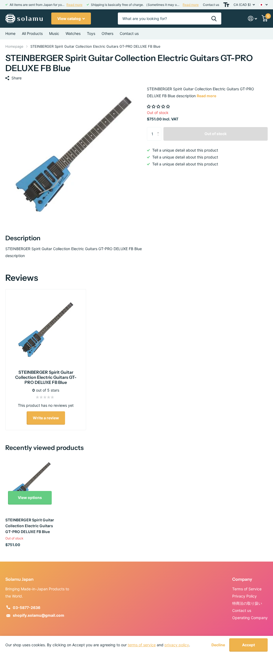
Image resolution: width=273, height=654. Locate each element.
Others (107, 33)
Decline (218, 645)
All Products (32, 33)
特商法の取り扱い (247, 603)
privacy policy (176, 645)
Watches (73, 33)
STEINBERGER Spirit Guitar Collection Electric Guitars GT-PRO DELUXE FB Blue (29, 526)
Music (54, 33)
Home (10, 33)
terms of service (142, 645)
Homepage (14, 46)
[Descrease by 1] (159, 138)
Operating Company (250, 617)
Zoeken (214, 19)
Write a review (46, 418)
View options (30, 497)
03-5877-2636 (26, 607)
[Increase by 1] (159, 129)
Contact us (211, 5)
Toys (91, 33)
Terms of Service (247, 589)
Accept (248, 645)
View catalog (69, 18)
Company (242, 579)
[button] (159, 106)
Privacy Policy (244, 596)
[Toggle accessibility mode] (226, 4)
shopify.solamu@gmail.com (38, 615)
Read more (74, 5)
